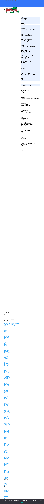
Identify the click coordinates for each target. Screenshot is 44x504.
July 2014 (5, 465)
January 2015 (6, 458)
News (22, 151)
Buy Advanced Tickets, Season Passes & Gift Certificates (30, 98)
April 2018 (6, 416)
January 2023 (6, 372)
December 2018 (6, 409)
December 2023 (6, 363)
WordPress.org (6, 491)
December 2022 (6, 373)
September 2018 (7, 412)
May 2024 (5, 357)
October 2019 (6, 403)
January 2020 (6, 399)
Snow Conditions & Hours (25, 18)
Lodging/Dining (23, 52)
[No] (42, 501)
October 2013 (6, 476)
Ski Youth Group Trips (25, 40)
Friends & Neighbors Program (26, 36)
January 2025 (6, 350)
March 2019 (6, 405)
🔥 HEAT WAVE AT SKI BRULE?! (9, 324)
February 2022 (6, 383)
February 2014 (6, 471)
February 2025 (6, 349)
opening (5, 482)
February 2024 (6, 360)
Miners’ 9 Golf (23, 79)
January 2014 (6, 472)
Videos (22, 80)
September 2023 (7, 366)
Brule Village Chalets (24, 56)
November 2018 (7, 410)
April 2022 (6, 380)
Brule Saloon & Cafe (24, 60)
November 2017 (7, 422)
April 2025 (6, 346)
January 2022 (6, 384)
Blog (21, 84)
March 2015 (6, 456)
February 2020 (6, 398)
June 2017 (6, 426)
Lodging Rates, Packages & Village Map (28, 55)
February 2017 (6, 430)
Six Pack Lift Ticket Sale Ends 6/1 (9, 325)
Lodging (22, 30)
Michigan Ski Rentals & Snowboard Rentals (29, 46)
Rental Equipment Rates (25, 49)
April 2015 (6, 455)
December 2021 (6, 385)
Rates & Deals (23, 25)
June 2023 (6, 368)
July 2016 (5, 438)
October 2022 (6, 376)
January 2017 (6, 431)
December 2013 (6, 473)
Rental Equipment (24, 33)
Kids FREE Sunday (24, 69)
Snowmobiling (23, 77)
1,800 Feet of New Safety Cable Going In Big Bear (12, 322)
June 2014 (6, 466)
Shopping (22, 70)
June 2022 (6, 378)
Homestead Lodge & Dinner (26, 61)
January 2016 (6, 445)
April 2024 (6, 358)
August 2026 (6, 330)
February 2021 (6, 389)
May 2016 (5, 440)
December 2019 (6, 400)
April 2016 (6, 442)
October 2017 (6, 423)
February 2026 (6, 336)
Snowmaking (6, 483)
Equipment (23, 45)
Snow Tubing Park (24, 75)
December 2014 (6, 459)
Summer (22, 78)
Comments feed (6, 490)
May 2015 (5, 453)
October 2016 (6, 435)
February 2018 (6, 418)
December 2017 (6, 420)
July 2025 (5, 343)
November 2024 (7, 352)
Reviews (22, 23)
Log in (5, 488)
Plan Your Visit (23, 96)
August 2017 (6, 425)
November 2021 (7, 386)
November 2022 (7, 375)
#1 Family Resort (24, 66)
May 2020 (5, 395)
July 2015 (5, 451)
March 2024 (6, 359)
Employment (6, 492)
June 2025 (6, 344)
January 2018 (6, 419)
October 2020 (6, 391)
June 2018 (6, 415)
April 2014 (6, 469)
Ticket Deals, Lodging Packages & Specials (28, 29)
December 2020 (6, 390)
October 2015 (6, 449)
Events (22, 150)
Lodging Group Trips (25, 41)
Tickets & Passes (24, 31)
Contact (5, 498)
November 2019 (7, 402)
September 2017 (7, 424)
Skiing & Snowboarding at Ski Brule (27, 22)
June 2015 (6, 452)
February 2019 (6, 406)
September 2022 (7, 377)
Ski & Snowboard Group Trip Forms (27, 42)
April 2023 (6, 369)
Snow (22, 17)
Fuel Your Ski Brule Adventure (26, 44)
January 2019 (6, 408)
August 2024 (6, 356)
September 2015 (7, 450)
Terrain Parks (23, 20)
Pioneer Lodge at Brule (25, 57)
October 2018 (6, 411)
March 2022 (6, 382)
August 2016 (6, 437)
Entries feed (6, 489)
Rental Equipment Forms (25, 51)
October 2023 (6, 365)
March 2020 (6, 397)
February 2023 (6, 371)
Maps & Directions (7, 493)
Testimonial (6, 484)
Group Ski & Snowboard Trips (26, 35)
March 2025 (6, 348)
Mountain (22, 87)
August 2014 (6, 464)
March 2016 (6, 443)
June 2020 (6, 393)
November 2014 (7, 460)
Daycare (22, 67)
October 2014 (6, 462)
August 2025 (6, 342)
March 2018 (6, 417)
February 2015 (6, 457)
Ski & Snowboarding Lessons (26, 34)
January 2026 (6, 337)
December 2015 (6, 446)
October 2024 (6, 353)
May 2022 (5, 379)
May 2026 (5, 332)
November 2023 (7, 364)
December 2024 (6, 351)
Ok (22, 502)
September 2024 (7, 355)
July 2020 (5, 392)
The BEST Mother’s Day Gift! (9, 326)
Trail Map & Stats (24, 19)
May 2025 (5, 345)
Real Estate (23, 62)
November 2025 (7, 339)
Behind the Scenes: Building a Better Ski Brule (11, 323)
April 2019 (6, 404)
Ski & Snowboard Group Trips (26, 39)
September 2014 (7, 463)
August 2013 (6, 478)
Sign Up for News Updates (26, 85)
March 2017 (6, 429)
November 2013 (7, 475)
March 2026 (6, 335)
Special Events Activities (25, 72)
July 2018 (5, 413)
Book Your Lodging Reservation (26, 53)
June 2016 (6, 439)
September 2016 (7, 436)
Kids (21, 64)
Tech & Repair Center (25, 50)
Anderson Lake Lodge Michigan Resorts (28, 58)
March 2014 (6, 470)
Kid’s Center (23, 68)
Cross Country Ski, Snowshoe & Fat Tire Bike (29, 74)
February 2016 (6, 444)
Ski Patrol (5, 497)
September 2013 (7, 477)
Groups (22, 38)
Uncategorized (6, 485)
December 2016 (6, 432)
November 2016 (7, 433)
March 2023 (6, 370)
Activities (22, 63)
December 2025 (6, 338)
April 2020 (6, 396)
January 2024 (6, 362)
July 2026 (5, 331)
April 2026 (6, 333)
